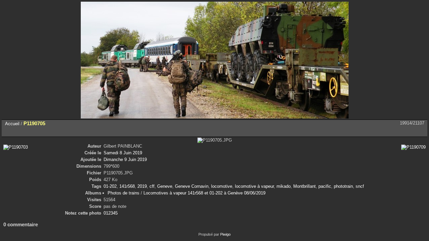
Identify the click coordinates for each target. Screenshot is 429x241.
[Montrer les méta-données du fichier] (38, 131)
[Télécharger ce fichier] (52, 131)
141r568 (127, 186)
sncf (360, 186)
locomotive (221, 186)
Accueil (12, 123)
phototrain (343, 186)
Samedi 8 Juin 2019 (123, 152)
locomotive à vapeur (254, 186)
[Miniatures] (392, 131)
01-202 (110, 186)
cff (152, 186)
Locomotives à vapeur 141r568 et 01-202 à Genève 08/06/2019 (204, 192)
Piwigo (225, 234)
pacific (324, 186)
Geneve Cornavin (191, 186)
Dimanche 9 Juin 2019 (125, 159)
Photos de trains (123, 192)
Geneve (164, 186)
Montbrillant (304, 186)
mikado (284, 186)
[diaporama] (24, 131)
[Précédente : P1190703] (406, 131)
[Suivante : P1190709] (420, 131)
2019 (142, 186)
